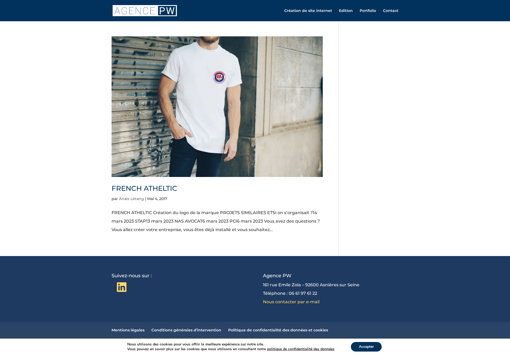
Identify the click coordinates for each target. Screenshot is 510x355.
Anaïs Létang (131, 198)
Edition (346, 11)
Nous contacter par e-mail (291, 301)
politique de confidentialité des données (300, 349)
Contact (390, 11)
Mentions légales (128, 330)
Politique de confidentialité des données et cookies (278, 330)
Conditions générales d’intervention (186, 330)
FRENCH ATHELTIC (144, 188)
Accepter (366, 346)
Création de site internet (308, 11)
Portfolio (368, 11)
